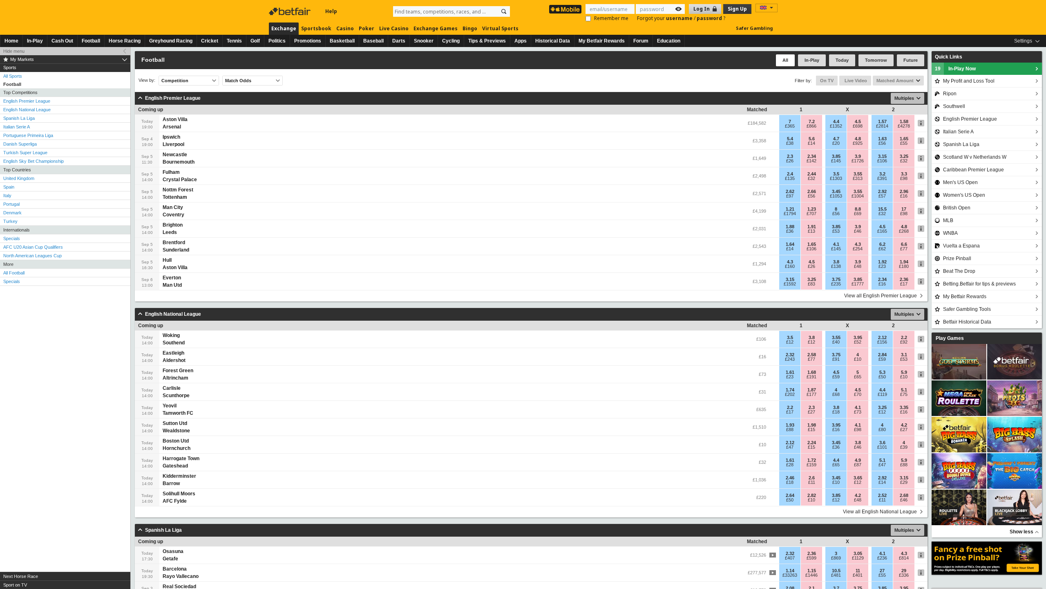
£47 (789, 447)
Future (910, 60)
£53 (836, 231)
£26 (789, 161)
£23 (882, 266)
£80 (882, 429)
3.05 (858, 553)
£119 (882, 394)
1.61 (790, 372)
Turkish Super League (25, 152)
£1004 (858, 196)
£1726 (858, 161)
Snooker (424, 41)
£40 (836, 342)
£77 (903, 249)
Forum (640, 41)
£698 (858, 126)
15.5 (882, 209)
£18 (836, 412)
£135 (790, 178)
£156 (882, 342)
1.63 (882, 139)
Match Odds (238, 80)
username (680, 18)
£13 (811, 231)
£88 (789, 429)
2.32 (790, 355)
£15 (811, 429)
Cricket (209, 41)
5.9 (904, 372)
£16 (903, 196)
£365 (790, 126)
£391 (882, 178)
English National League (27, 109)
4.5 (858, 121)
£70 (857, 394)
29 (903, 571)
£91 (836, 359)
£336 (904, 575)
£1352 (836, 126)
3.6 (882, 443)
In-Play (35, 41)
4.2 (904, 425)
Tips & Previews (487, 41)
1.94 (904, 262)
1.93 (790, 425)
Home (11, 41)
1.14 (790, 571)
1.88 (790, 227)
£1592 (790, 284)
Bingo (470, 28)
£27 (811, 412)
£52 (857, 342)
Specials (11, 238)
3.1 (904, 355)
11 (858, 571)
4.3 (858, 244)
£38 (789, 143)
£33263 (789, 575)
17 (903, 209)
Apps (520, 41)
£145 (836, 161)
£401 (858, 575)
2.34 (811, 156)
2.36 (904, 279)
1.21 (790, 209)
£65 (857, 377)
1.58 (904, 121)
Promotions (307, 41)
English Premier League (26, 101)
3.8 (836, 262)
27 (882, 571)
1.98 (811, 425)
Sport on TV (15, 584)
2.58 (811, 355)
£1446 (811, 575)
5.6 (812, 139)
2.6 (812, 478)
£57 (882, 196)
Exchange (283, 28)
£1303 (836, 178)
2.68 (904, 495)
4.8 (858, 139)
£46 (857, 231)
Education (668, 41)
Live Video (855, 80)
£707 (811, 213)
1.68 (811, 372)
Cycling (451, 41)
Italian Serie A (16, 126)
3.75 (836, 279)
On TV (827, 80)
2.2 (904, 337)
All (785, 60)
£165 (882, 231)
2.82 (811, 495)
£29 (903, 482)
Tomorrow (876, 60)
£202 (790, 394)
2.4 (790, 174)
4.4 (836, 121)
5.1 (904, 390)
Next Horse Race (20, 576)
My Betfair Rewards (602, 41)
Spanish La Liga (19, 118)
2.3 (790, 156)
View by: (147, 80)
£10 (857, 359)
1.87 (811, 390)
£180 (904, 266)
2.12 (882, 337)
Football (91, 41)
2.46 (790, 478)
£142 (811, 161)
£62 (882, 249)
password (710, 18)
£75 (903, 394)
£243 (790, 359)
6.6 (904, 244)
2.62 (790, 191)
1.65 (904, 139)
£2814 (882, 126)
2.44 (811, 174)
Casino (345, 28)
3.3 (904, 174)
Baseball (373, 41)
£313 (858, 178)
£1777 (858, 284)
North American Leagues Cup (32, 255)
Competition (174, 80)
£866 (811, 126)
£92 (903, 342)
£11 (811, 482)
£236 (882, 558)
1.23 (811, 209)
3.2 (882, 174)
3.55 (858, 174)
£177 (811, 394)
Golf (255, 41)
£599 (811, 558)
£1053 (836, 196)
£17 (903, 284)
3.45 (836, 191)
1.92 (882, 262)
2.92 (882, 191)
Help (331, 11)
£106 (882, 161)
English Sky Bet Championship (33, 161)
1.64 (790, 244)
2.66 (811, 191)
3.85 (836, 156)
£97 (789, 196)
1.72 (811, 460)
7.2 (812, 121)
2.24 (811, 443)
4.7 (836, 139)
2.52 (882, 495)
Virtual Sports (500, 28)
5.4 (790, 139)
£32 (903, 161)
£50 (882, 377)
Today (842, 60)
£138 (836, 266)
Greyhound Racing (170, 41)
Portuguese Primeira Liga (28, 135)
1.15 (811, 571)
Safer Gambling (754, 28)
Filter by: (803, 80)
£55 (903, 143)
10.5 (836, 571)
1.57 (882, 121)
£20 (836, 143)
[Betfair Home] (290, 11)
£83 (811, 284)
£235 (836, 284)
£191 (811, 377)
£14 (811, 143)
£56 (882, 143)
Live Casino (394, 28)
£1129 (858, 558)
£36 (789, 231)
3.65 (858, 478)
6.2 (882, 244)
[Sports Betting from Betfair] (565, 9)
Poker (366, 28)
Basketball (342, 41)
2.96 (904, 191)
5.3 (882, 372)
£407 (790, 558)
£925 (858, 143)
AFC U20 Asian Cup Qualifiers (33, 247)
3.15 (882, 156)
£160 (790, 266)
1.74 (790, 390)
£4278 (904, 126)
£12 (789, 342)
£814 (904, 558)
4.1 (836, 244)
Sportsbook (316, 28)
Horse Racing (125, 41)
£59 (882, 359)
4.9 (858, 460)
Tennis (234, 41)
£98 (903, 178)
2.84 (882, 355)
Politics (277, 41)
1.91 (811, 227)
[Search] (504, 11)
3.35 (904, 407)
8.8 (858, 209)
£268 (904, 231)
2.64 (790, 495)
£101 (882, 447)
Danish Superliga (20, 144)
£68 (836, 394)
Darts (398, 41)
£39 (903, 447)
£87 (857, 465)
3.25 (904, 156)
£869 (836, 558)
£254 (858, 249)
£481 (836, 575)
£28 (789, 465)
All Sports (12, 76)
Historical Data (552, 41)
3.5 (836, 174)
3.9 (858, 156)
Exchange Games (435, 28)
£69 (857, 213)
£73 (857, 412)
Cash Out (62, 41)
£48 (857, 266)
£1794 (790, 213)
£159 (811, 465)
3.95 (858, 337)
